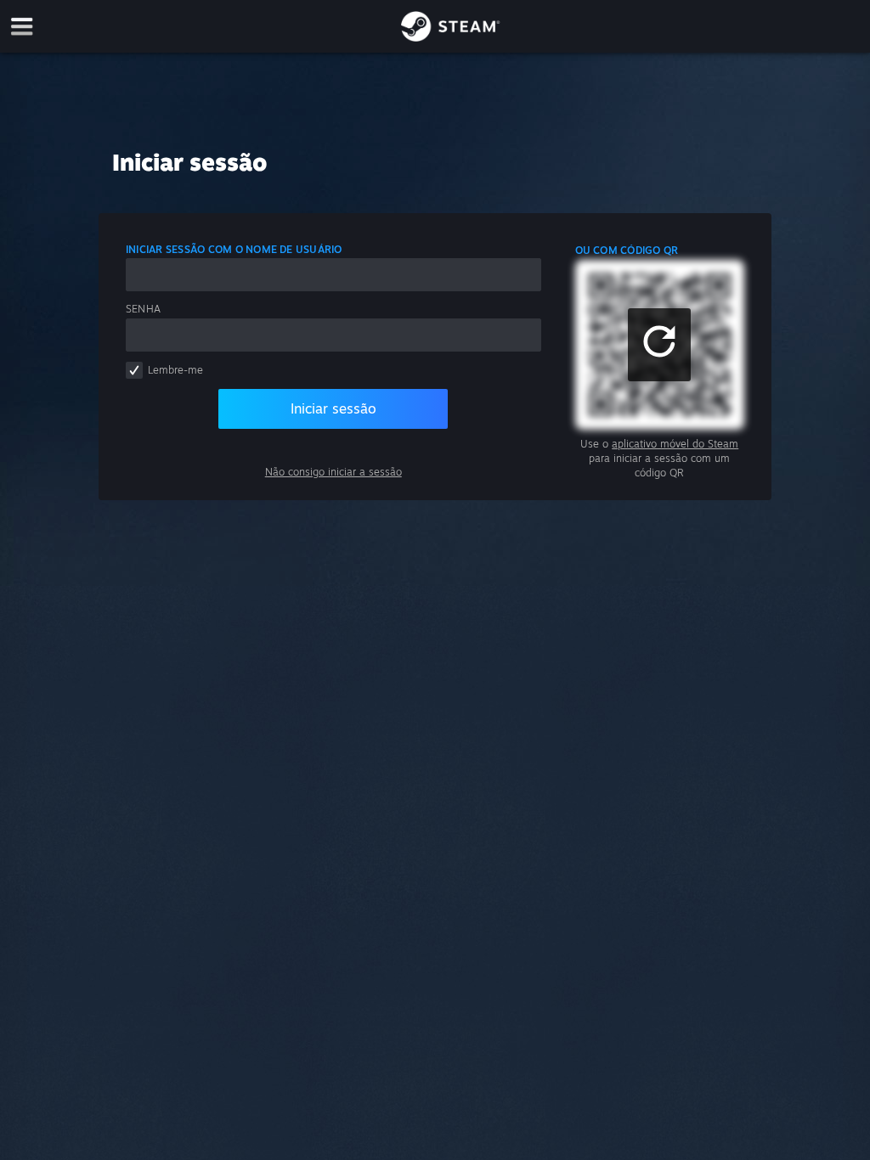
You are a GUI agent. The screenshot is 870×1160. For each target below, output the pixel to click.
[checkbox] (134, 370)
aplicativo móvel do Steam (675, 443)
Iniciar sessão (333, 408)
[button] (659, 344)
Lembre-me (175, 369)
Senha (143, 308)
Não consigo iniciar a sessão (333, 471)
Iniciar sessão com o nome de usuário (234, 249)
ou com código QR (627, 250)
